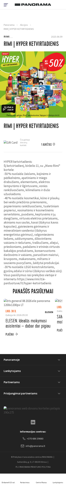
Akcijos (24, 25)
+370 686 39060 (35, 438)
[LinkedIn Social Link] (33, 422)
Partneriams (12, 382)
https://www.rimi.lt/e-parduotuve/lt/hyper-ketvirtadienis (27, 281)
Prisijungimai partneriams (20, 393)
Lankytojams (12, 371)
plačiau (10, 334)
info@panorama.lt (35, 446)
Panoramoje (12, 359)
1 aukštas (46, 144)
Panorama (9, 25)
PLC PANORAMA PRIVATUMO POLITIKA (33, 466)
